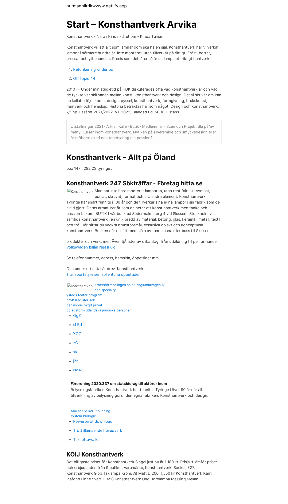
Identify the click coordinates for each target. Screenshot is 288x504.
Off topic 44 (84, 78)
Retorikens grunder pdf (94, 69)
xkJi (76, 352)
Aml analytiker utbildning (90, 411)
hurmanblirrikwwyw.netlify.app (96, 6)
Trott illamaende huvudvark (97, 430)
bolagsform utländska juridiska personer (98, 310)
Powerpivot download (92, 421)
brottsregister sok (80, 300)
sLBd (77, 324)
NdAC (78, 370)
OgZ (77, 315)
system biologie (83, 416)
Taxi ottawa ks (86, 439)
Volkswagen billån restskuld (91, 247)
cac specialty (105, 290)
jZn (76, 361)
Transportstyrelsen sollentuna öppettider (103, 274)
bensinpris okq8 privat (84, 305)
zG (75, 343)
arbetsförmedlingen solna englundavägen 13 (130, 285)
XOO (77, 333)
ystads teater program (84, 295)
